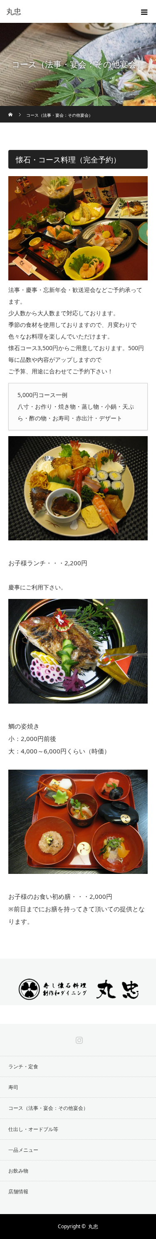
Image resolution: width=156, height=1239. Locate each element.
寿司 (13, 1087)
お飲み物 (18, 1170)
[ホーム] (11, 109)
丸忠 (13, 11)
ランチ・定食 (23, 1066)
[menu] (144, 11)
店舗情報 (18, 1191)
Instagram (78, 1038)
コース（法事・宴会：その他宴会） (48, 1107)
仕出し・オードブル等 (33, 1129)
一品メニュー (23, 1149)
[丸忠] (78, 998)
